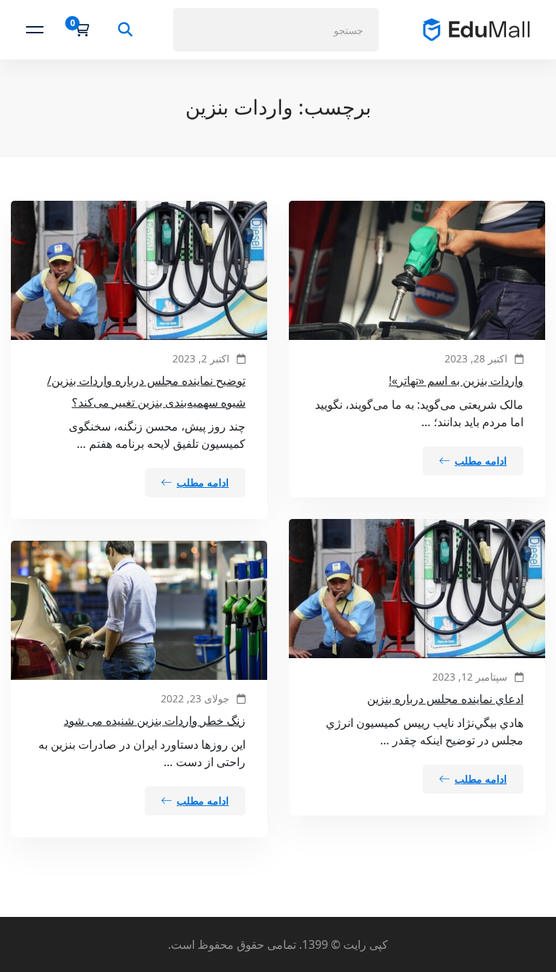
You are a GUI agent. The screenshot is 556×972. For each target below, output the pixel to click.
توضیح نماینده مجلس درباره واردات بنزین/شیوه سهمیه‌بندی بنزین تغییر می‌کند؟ (146, 391)
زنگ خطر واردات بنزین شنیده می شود (154, 720)
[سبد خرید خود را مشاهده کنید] (77, 30)
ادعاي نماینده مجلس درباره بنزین (445, 699)
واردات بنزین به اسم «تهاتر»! (456, 381)
